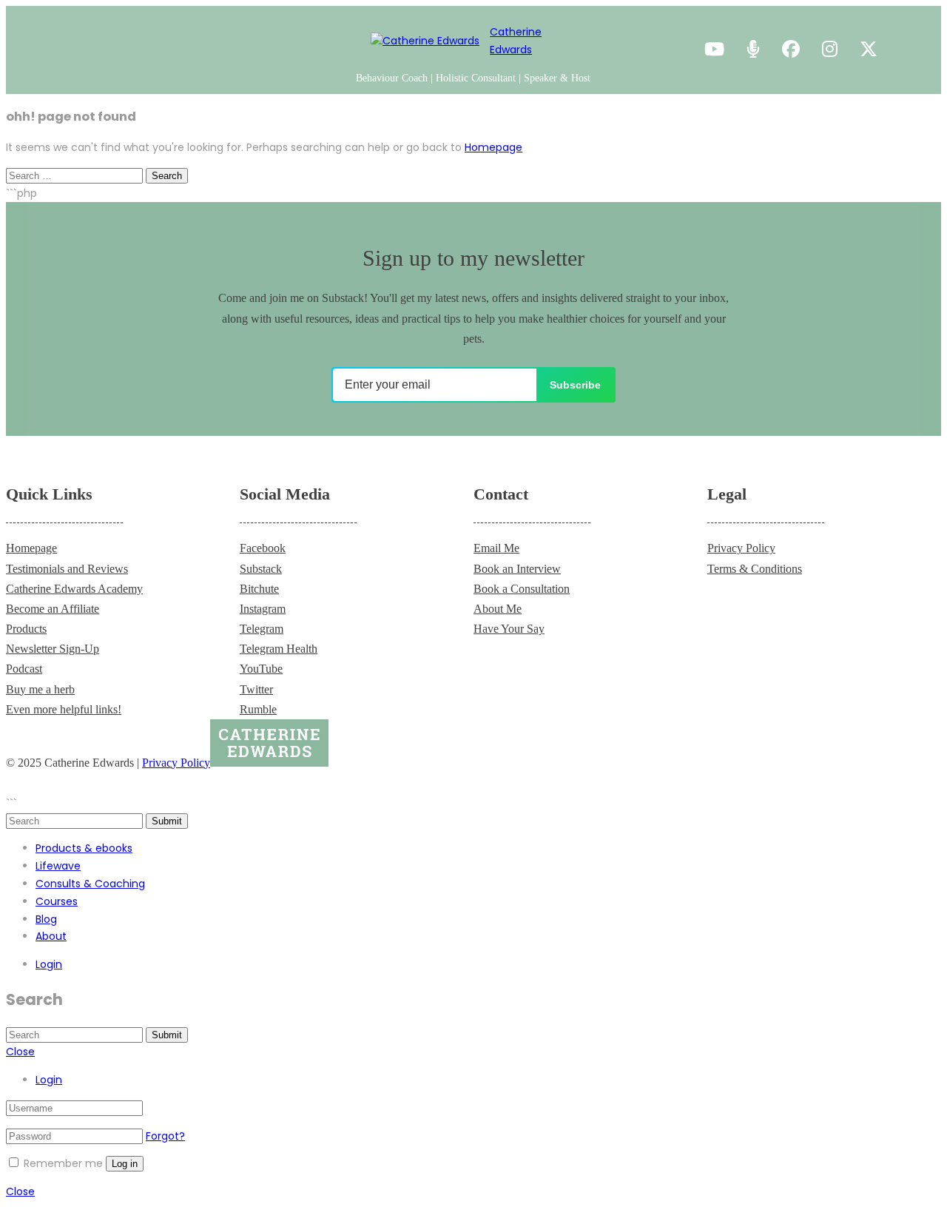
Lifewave (58, 865)
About (51, 936)
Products (26, 628)
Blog (46, 919)
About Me (498, 608)
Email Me (496, 548)
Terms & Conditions (754, 568)
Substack (261, 568)
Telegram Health (278, 648)
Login (49, 964)
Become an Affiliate (52, 608)
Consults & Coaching (90, 883)
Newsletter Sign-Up (52, 648)
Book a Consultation (522, 588)
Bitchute (259, 588)
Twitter (256, 689)
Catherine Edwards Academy (74, 588)
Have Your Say (509, 628)
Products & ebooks (84, 848)
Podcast (24, 668)
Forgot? (165, 1136)
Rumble (258, 709)
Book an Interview (517, 568)
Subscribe (575, 385)
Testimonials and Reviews (67, 568)
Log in (125, 1163)
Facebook (263, 548)
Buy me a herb (40, 689)
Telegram (261, 628)
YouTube (261, 668)
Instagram (263, 608)
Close (20, 1051)
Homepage (493, 147)
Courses (57, 901)
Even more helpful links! (63, 709)
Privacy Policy (741, 548)
